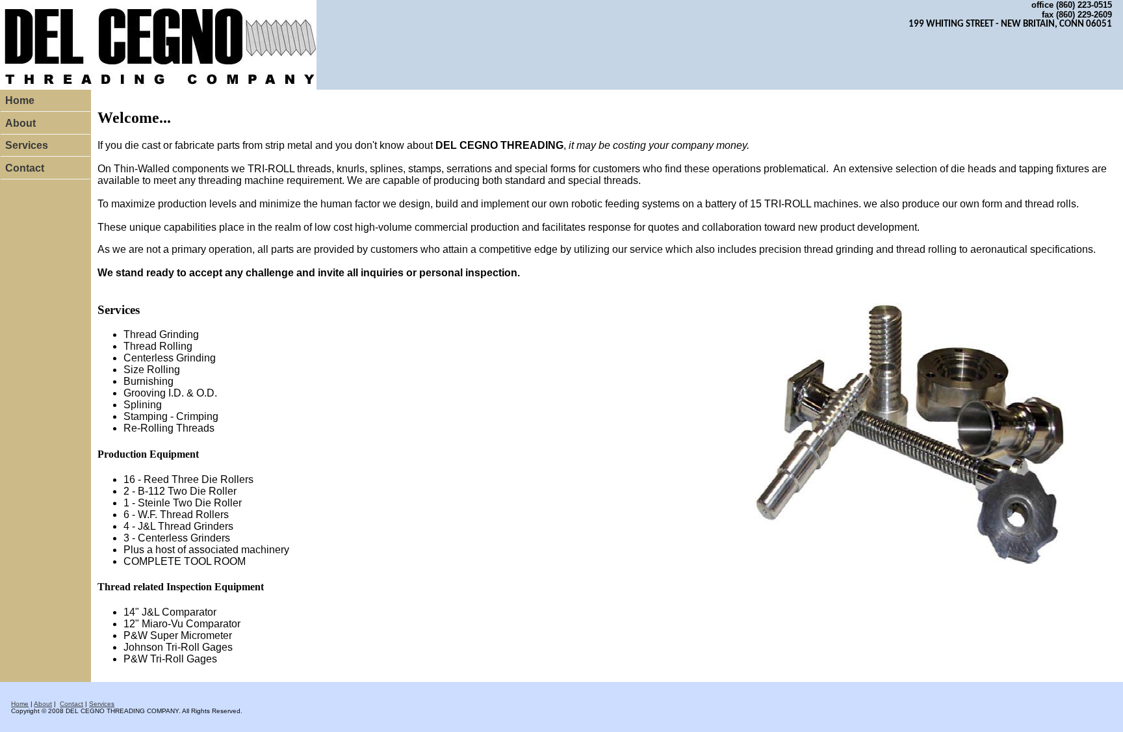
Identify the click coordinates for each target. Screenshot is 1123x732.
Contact (24, 168)
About (20, 123)
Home (19, 100)
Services (26, 145)
